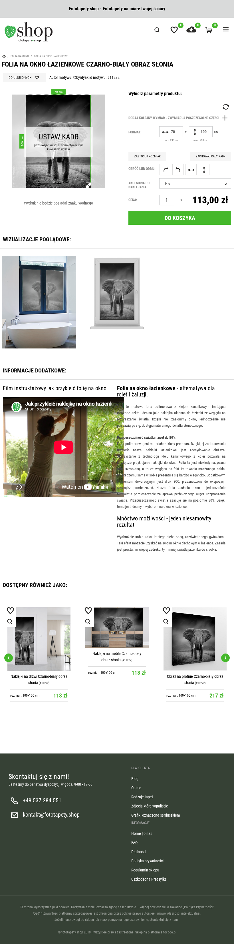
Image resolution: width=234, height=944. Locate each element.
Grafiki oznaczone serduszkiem (155, 815)
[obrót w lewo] (178, 169)
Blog (134, 778)
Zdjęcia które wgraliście (149, 806)
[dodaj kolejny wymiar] (179, 118)
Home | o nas (141, 833)
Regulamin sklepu (145, 870)
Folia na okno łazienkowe (51, 56)
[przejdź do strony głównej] (28, 32)
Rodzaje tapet (142, 797)
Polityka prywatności (147, 861)
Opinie (136, 787)
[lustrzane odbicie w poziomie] (191, 169)
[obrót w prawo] (165, 169)
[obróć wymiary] (225, 107)
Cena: (132, 200)
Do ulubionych (20, 78)
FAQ (134, 842)
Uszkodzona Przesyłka (149, 879)
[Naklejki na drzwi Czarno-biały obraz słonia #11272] (38, 638)
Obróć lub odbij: (141, 169)
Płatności (138, 851)
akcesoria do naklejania (139, 185)
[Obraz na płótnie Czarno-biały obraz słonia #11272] (195, 638)
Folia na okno (20, 56)
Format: (134, 132)
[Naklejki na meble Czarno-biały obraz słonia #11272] (116, 627)
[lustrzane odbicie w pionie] (203, 169)
